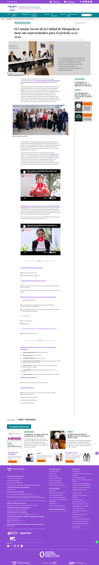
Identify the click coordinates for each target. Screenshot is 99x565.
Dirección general (30, 419)
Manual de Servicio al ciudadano (80, 506)
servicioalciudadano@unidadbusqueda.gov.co (29, 485)
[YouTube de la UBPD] (83, 2)
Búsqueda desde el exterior (79, 489)
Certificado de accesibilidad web (80, 519)
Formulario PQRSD (77, 493)
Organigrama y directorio (55, 478)
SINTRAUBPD (76, 527)
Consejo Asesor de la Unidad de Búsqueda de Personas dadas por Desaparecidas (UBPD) (40, 81)
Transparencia (26, 14)
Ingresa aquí (13, 461)
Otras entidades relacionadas (79, 523)
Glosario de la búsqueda (55, 480)
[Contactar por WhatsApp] (97, 542)
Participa (47, 14)
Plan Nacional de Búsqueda (56, 495)
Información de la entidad (55, 482)
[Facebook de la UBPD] (91, 2)
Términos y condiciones (78, 508)
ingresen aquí (10, 526)
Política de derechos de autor (79, 514)
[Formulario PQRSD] (81, 2)
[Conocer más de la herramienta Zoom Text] (25, 533)
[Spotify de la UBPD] (22, 546)
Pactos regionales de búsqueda (57, 505)
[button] (97, 453)
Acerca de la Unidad (54, 471)
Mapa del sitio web (77, 516)
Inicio (9, 14)
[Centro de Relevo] (13, 533)
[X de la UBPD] (86, 2)
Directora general (53, 476)
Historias (63, 14)
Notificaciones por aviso (78, 501)
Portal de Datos (53, 503)
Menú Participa (76, 471)
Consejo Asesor (54, 154)
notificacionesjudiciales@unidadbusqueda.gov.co (20, 494)
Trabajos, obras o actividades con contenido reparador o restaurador (81, 484)
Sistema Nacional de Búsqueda (57, 493)
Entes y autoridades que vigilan (80, 521)
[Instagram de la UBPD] (88, 2)
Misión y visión (53, 473)
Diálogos (20, 419)
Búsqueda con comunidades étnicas (81, 487)
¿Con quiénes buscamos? (79, 477)
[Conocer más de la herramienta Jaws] (13, 538)
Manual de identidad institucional (57, 485)
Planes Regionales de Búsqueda (57, 497)
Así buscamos (52, 490)
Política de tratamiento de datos (80, 504)
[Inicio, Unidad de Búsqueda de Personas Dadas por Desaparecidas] (25, 8)
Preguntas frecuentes (78, 499)
